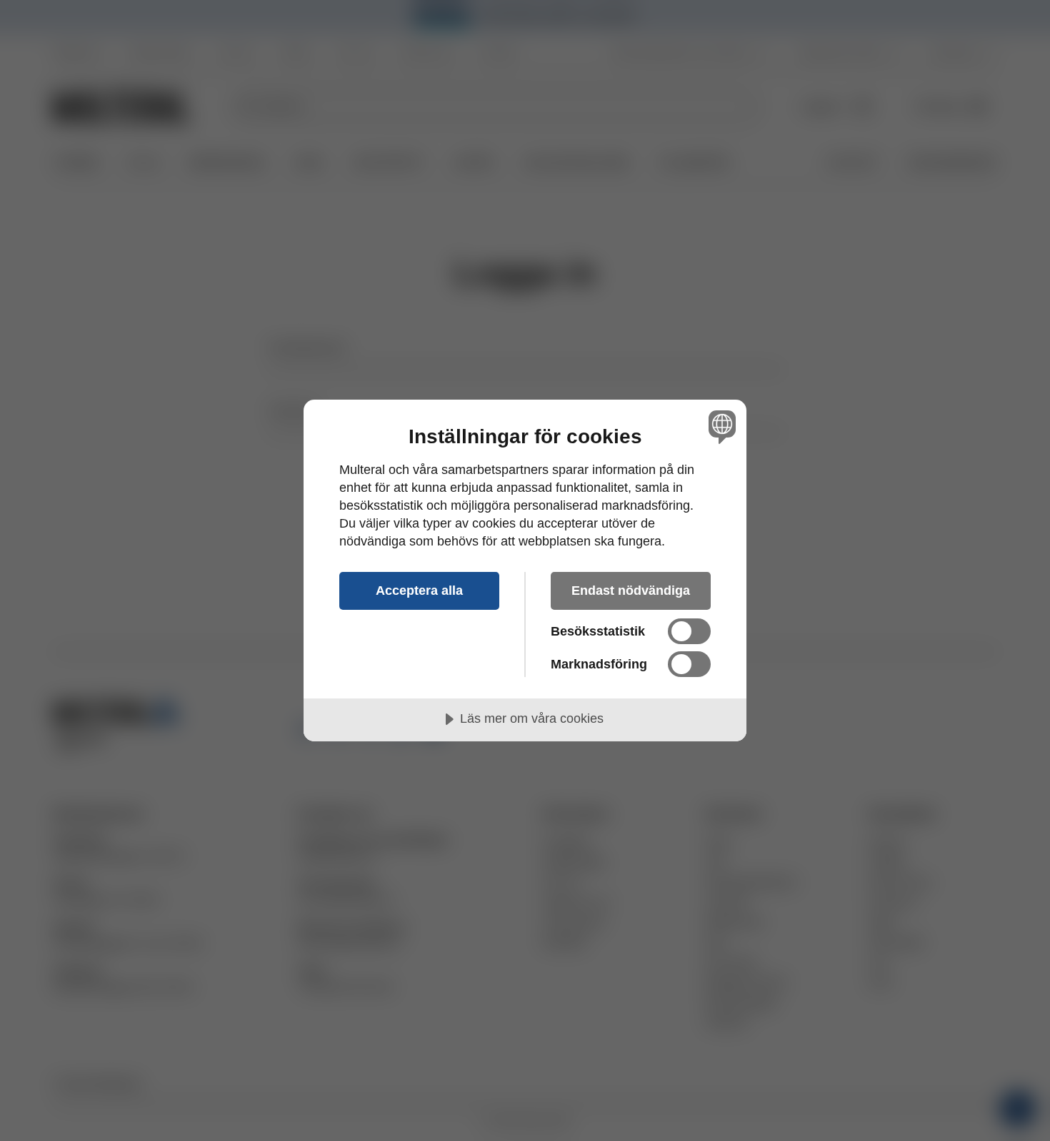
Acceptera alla (419, 590)
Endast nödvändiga (630, 590)
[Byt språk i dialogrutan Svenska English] (719, 426)
